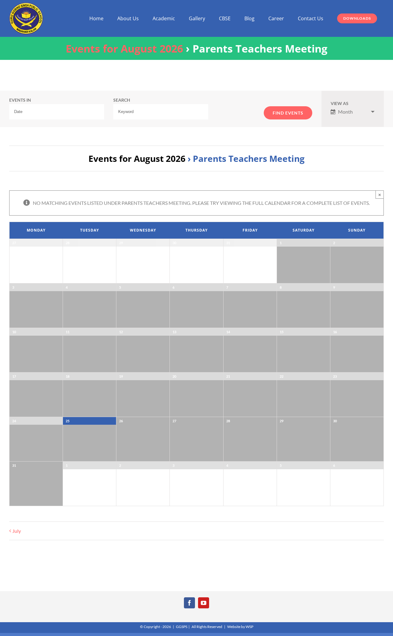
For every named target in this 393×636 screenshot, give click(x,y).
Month (345, 112)
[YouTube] (203, 602)
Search (121, 100)
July (16, 531)
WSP (249, 626)
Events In (20, 100)
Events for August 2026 (124, 48)
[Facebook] (189, 602)
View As (339, 104)
